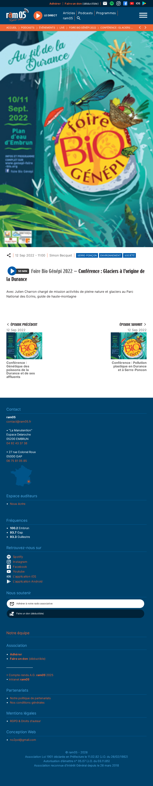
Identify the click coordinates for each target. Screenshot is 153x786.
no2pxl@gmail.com (23, 740)
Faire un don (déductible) (30, 613)
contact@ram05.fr (18, 421)
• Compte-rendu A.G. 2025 (29, 675)
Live (62, 27)
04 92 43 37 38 (16, 443)
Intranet (19, 679)
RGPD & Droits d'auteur (25, 721)
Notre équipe (17, 633)
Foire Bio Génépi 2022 (82, 27)
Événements (47, 27)
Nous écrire (17, 504)
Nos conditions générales (27, 702)
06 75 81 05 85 (16, 461)
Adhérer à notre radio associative (34, 603)
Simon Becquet (60, 255)
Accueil (11, 27)
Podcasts (27, 27)
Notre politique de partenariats (30, 698)
